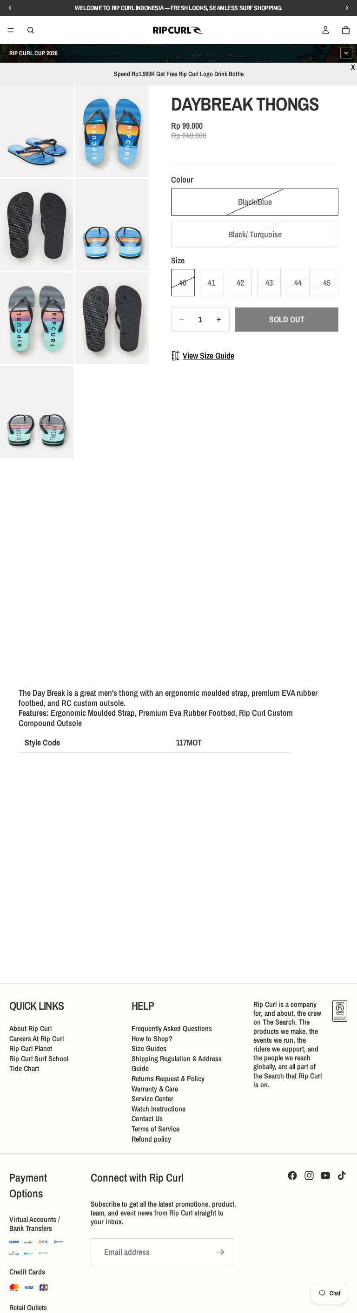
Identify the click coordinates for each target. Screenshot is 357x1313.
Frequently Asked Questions (172, 1028)
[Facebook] (292, 1175)
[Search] (30, 30)
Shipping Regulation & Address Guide (177, 1063)
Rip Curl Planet (30, 1048)
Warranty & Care (155, 1088)
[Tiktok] (341, 1175)
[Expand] (346, 53)
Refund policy (151, 1138)
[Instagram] (309, 1175)
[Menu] (10, 30)
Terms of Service (155, 1129)
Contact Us (147, 1118)
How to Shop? (152, 1038)
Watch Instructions (158, 1108)
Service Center (152, 1098)
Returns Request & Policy (168, 1078)
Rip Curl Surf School (38, 1058)
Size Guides (149, 1048)
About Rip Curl (30, 1028)
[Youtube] (325, 1175)
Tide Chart (24, 1068)
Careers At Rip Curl (36, 1038)
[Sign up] (220, 1252)
